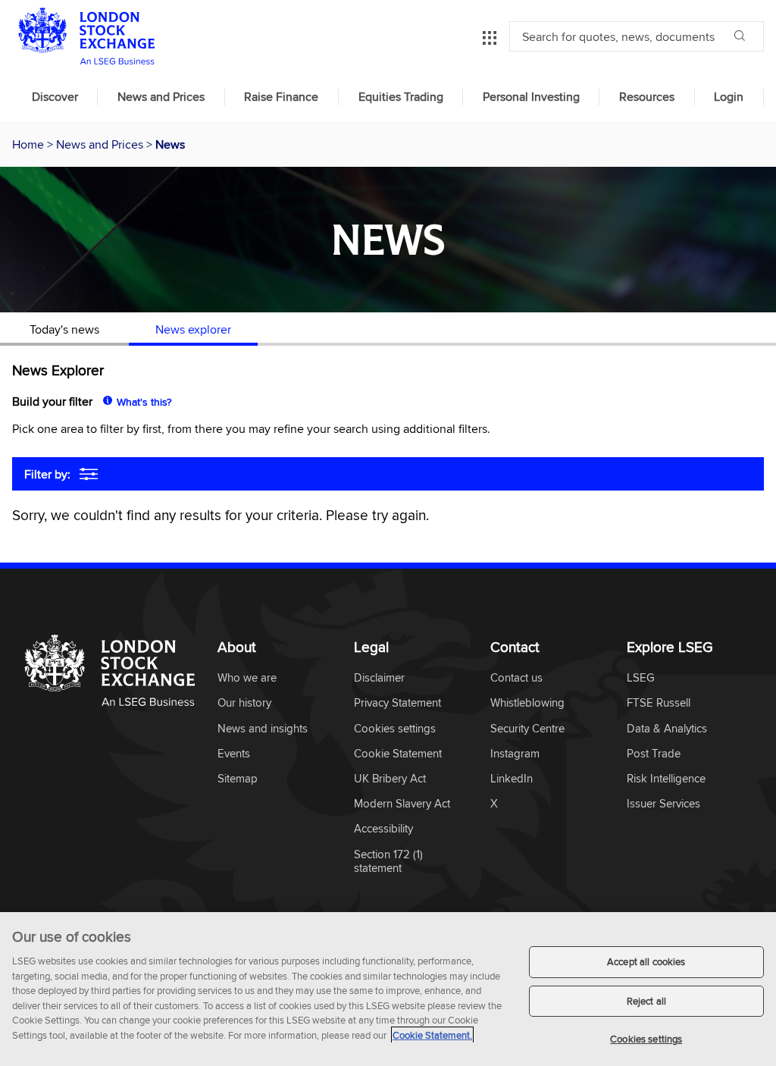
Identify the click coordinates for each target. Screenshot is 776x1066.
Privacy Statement (397, 703)
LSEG (641, 678)
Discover (55, 97)
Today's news (64, 329)
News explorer (193, 329)
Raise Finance (281, 97)
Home (29, 144)
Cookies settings (646, 1039)
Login (728, 97)
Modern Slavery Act (402, 804)
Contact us (516, 678)
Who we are (247, 678)
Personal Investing (531, 97)
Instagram (515, 754)
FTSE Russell (658, 703)
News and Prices (161, 97)
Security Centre (527, 729)
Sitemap (237, 779)
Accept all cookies (646, 961)
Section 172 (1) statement (388, 862)
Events (233, 754)
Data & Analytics (667, 729)
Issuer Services (663, 804)
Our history (244, 703)
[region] (388, 989)
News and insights (262, 729)
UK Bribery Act (390, 779)
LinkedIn (511, 779)
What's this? (144, 401)
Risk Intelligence (666, 779)
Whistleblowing (527, 703)
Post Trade (654, 754)
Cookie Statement (398, 754)
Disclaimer (379, 678)
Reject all (646, 1001)
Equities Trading (400, 97)
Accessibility (383, 829)
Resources (646, 97)
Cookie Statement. (432, 1035)
